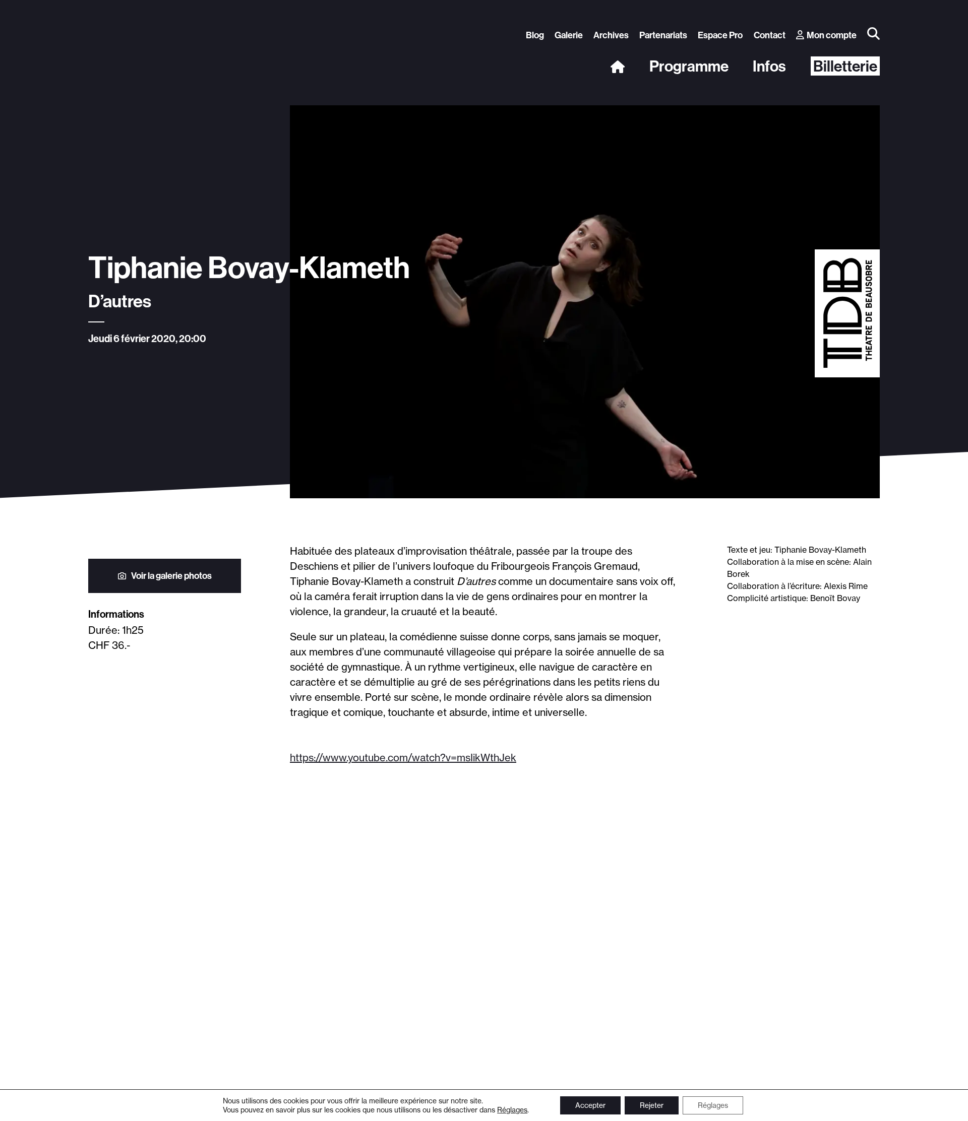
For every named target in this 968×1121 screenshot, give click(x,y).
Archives (611, 35)
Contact (769, 35)
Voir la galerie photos (171, 575)
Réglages (512, 1109)
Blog (535, 35)
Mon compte (832, 35)
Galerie (569, 35)
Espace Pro (720, 35)
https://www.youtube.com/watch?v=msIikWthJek (403, 757)
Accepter (590, 1105)
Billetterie (845, 66)
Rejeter (651, 1105)
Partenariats (663, 35)
